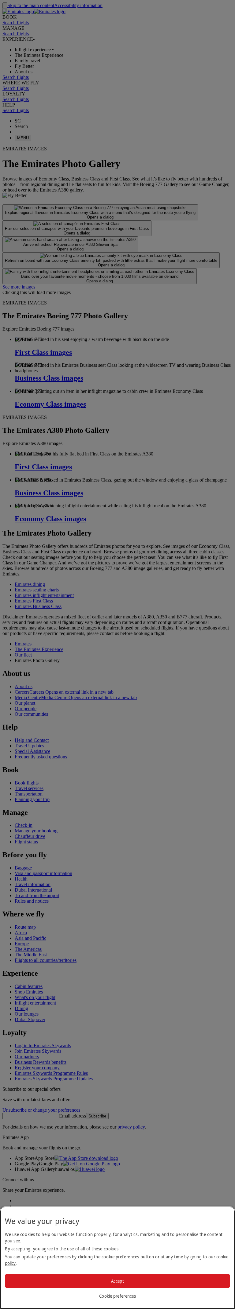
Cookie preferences (117, 1296)
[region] (117, 1257)
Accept (117, 1281)
